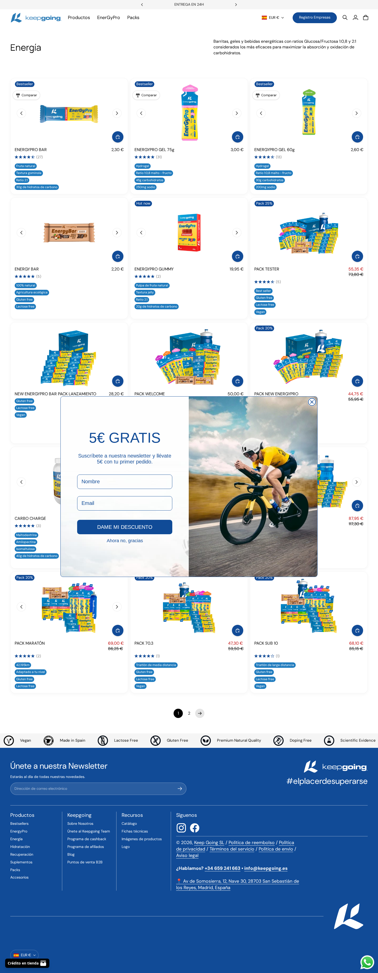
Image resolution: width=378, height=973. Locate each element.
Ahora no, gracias (125, 540)
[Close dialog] (312, 402)
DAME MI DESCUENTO (124, 527)
